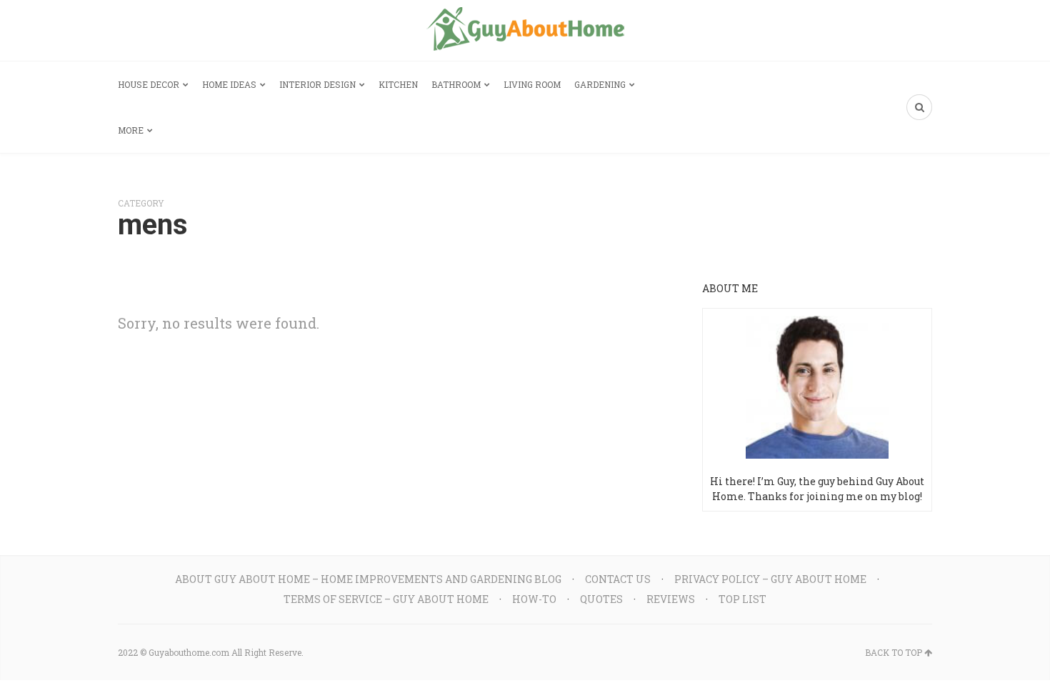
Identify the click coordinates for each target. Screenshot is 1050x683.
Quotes (601, 599)
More (131, 130)
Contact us (618, 579)
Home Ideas (229, 84)
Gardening (600, 84)
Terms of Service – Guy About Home (386, 599)
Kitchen (398, 84)
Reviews (670, 599)
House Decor (148, 84)
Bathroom (456, 84)
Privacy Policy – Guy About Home (770, 579)
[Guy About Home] (525, 30)
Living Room (532, 84)
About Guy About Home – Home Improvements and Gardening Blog (368, 579)
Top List (742, 599)
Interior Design (317, 84)
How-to (534, 599)
